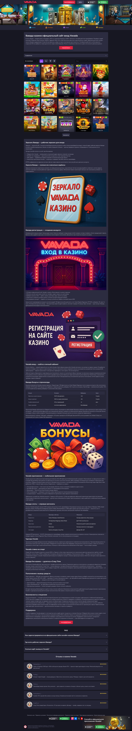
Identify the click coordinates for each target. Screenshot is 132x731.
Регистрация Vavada (66, 622)
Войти (80, 2)
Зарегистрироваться (69, 2)
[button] (2, 14)
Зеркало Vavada (66, 47)
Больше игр (66, 135)
